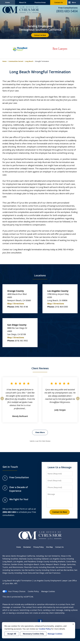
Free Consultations (68, 7)
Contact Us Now (40, 35)
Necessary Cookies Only (33, 634)
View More (40, 432)
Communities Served (15, 61)
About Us (22, 2)
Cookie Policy (33, 591)
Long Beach (29, 61)
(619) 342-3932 (21, 340)
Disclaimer (27, 547)
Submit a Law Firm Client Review (40, 441)
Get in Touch (10, 467)
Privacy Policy (38, 547)
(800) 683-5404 (67, 11)
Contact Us (58, 2)
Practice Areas (40, 2)
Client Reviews (40, 368)
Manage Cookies (48, 591)
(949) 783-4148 (21, 306)
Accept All (11, 634)
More (74, 2)
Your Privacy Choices (16, 591)
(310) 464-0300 (61, 306)
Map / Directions (15, 303)
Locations (40, 275)
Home (7, 2)
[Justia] (40, 621)
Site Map (49, 547)
